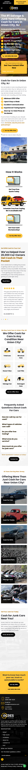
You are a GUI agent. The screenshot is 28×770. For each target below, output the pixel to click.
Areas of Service (8, 634)
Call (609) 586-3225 (11, 56)
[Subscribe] (25, 755)
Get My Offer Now (10, 130)
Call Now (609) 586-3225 (7, 2)
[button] (1, 8)
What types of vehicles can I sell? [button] (12, 425)
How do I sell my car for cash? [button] (12, 418)
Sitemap (19, 766)
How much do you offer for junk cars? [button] (12, 447)
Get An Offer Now (13, 392)
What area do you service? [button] (9, 440)
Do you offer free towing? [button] (9, 432)
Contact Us (14, 459)
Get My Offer (14, 684)
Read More (6, 281)
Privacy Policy (12, 766)
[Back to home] (14, 8)
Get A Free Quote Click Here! (21, 2)
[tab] (1, 319)
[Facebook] (2, 759)
